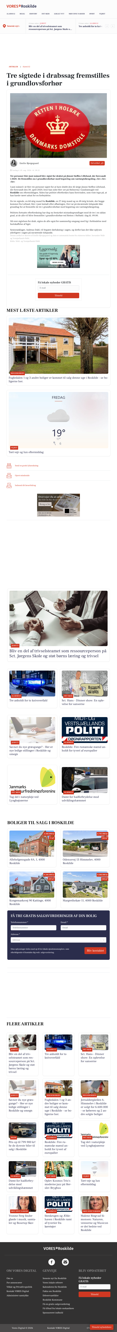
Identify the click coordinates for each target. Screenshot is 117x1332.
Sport (92, 14)
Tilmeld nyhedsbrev (102, 1327)
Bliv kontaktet (95, 950)
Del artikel (95, 163)
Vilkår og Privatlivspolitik (19, 1286)
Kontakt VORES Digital (18, 1291)
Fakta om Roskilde (52, 1291)
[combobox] (12, 940)
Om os (10, 1278)
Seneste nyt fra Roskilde (54, 1278)
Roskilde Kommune (52, 1299)
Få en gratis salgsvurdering (56, 1304)
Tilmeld (58, 295)
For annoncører (14, 1282)
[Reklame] (58, 256)
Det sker (46, 14)
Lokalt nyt (59, 14)
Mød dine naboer (77, 14)
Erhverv (33, 14)
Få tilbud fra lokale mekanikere (58, 1308)
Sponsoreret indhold (53, 1312)
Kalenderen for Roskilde (55, 1286)
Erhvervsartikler (50, 1295)
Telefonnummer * (19, 922)
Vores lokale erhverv (53, 1282)
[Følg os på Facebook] (51, 1262)
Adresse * (15, 934)
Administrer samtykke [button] (18, 1295)
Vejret (102, 14)
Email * (64, 922)
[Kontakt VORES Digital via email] (65, 1262)
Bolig (22, 14)
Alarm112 (11, 14)
